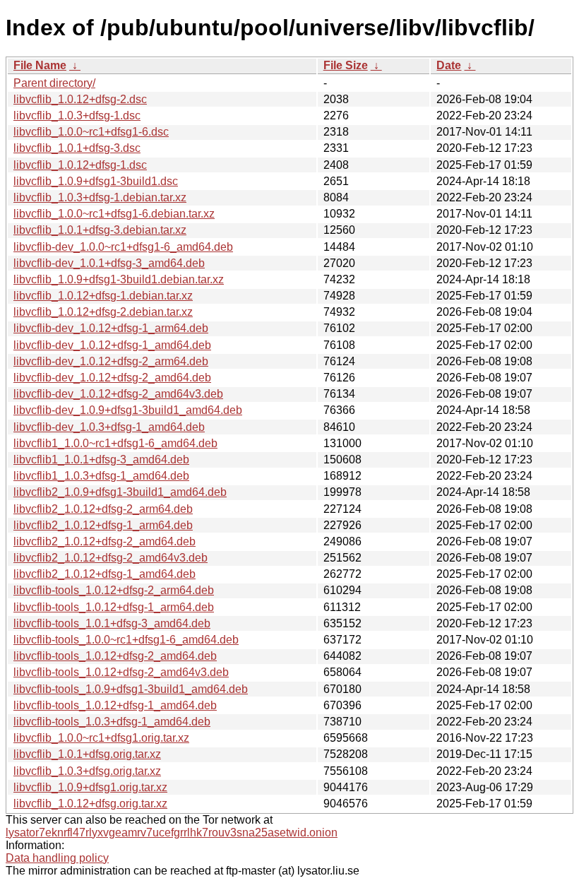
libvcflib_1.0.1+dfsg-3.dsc (77, 148)
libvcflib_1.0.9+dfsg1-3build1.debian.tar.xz (118, 279)
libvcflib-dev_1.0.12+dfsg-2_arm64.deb (110, 361)
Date (448, 65)
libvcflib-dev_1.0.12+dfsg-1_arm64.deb (110, 328)
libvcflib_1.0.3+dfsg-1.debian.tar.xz (99, 197)
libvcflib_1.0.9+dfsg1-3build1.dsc (95, 181)
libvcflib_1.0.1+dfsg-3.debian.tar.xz (99, 230)
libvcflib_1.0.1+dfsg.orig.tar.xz (87, 754)
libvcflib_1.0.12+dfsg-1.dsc (80, 165)
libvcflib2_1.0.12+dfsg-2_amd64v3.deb (110, 558)
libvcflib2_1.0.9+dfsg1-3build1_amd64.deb (120, 492)
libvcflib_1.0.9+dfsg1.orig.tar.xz (90, 787)
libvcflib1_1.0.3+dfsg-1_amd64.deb (101, 476)
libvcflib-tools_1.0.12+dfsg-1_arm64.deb (113, 607)
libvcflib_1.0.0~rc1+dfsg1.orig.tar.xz (101, 738)
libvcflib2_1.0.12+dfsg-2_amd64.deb (104, 541)
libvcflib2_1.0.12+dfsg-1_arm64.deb (103, 525)
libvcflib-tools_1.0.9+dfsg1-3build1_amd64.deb (130, 689)
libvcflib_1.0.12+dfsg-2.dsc (80, 99)
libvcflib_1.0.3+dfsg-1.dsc (77, 115)
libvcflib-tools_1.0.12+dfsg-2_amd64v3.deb (121, 672)
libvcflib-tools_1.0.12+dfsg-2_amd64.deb (115, 656)
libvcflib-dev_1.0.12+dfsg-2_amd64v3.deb (118, 394)
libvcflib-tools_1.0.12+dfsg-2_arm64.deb (113, 590)
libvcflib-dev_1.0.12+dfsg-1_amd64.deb (112, 345)
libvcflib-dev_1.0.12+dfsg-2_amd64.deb (112, 378)
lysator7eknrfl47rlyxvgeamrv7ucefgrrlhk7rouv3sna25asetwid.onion (172, 832)
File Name (39, 65)
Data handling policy (57, 858)
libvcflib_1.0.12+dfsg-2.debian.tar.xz (103, 312)
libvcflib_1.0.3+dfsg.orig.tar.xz (87, 771)
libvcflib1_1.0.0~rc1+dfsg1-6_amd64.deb (115, 443)
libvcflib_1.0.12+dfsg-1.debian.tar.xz (103, 296)
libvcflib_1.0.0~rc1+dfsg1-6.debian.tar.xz (114, 214)
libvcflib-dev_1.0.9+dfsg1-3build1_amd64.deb (127, 410)
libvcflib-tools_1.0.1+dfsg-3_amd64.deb (111, 623)
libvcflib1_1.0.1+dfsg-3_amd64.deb (101, 460)
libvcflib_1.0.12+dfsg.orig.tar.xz (90, 804)
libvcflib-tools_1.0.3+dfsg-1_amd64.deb (111, 722)
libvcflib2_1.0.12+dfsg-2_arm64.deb (103, 509)
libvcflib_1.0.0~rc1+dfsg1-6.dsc (91, 132)
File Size (345, 65)
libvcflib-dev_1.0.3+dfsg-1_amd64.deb (109, 427)
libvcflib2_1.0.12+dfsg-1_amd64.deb (104, 574)
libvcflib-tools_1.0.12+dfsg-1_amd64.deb (115, 705)
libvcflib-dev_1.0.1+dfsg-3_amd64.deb (109, 263)
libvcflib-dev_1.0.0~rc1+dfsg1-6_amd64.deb (123, 247)
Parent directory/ (54, 83)
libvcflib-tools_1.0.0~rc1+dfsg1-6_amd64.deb (126, 640)
